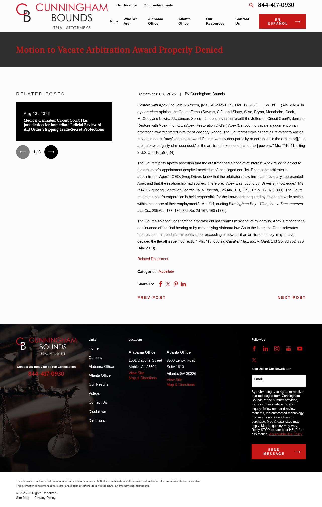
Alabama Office (101, 366)
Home (94, 348)
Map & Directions (143, 378)
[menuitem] (22, 498)
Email (258, 379)
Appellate (166, 271)
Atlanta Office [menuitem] (184, 21)
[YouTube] (299, 348)
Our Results (126, 5)
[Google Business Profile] (288, 348)
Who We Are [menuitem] (131, 21)
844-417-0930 (276, 5)
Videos (94, 393)
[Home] (62, 16)
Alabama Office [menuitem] (155, 21)
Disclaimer (97, 411)
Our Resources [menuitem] (215, 21)
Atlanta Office (100, 375)
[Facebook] (254, 348)
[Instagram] (276, 348)
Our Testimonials (158, 5)
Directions (97, 420)
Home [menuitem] (113, 21)
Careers (95, 357)
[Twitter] (254, 360)
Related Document (152, 259)
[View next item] (51, 152)
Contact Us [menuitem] (242, 21)
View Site (136, 373)
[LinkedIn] (265, 348)
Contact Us (98, 402)
